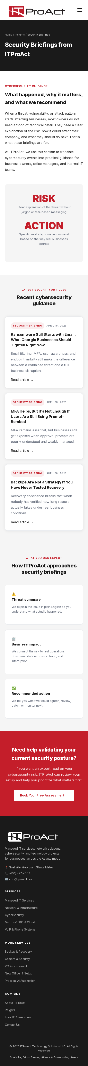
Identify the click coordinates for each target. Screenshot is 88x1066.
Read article (22, 380)
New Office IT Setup (18, 973)
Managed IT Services (19, 900)
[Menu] (80, 10)
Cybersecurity (14, 915)
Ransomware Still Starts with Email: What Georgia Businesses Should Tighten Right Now (43, 339)
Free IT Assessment (18, 1017)
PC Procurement (16, 966)
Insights (20, 34)
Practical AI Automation (20, 980)
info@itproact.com (21, 879)
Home (8, 34)
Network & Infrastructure (21, 907)
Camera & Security (17, 959)
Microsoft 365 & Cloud (20, 922)
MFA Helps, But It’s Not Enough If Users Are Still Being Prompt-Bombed (40, 416)
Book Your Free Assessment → (44, 795)
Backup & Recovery (18, 951)
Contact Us (12, 1024)
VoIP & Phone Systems (20, 929)
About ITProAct (15, 1002)
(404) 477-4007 (19, 873)
